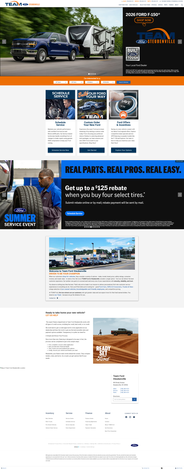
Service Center (70, 418)
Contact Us (80, 443)
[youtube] (134, 417)
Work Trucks (49, 421)
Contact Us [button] (52, 298)
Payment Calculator (90, 428)
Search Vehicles (123, 82)
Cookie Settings (90, 446)
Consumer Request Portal (69, 443)
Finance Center (89, 418)
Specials (154, 5)
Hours (106, 418)
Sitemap (87, 443)
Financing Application (91, 421)
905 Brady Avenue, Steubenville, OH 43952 (172, 1)
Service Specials (70, 424)
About (176, 5)
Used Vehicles (133, 5)
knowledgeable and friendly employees (91, 289)
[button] (182, 5)
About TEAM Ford (109, 424)
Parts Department (70, 428)
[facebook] (126, 417)
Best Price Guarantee (110, 431)
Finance (171, 5)
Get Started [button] (92, 150)
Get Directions (109, 428)
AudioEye (83, 446)
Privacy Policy (115, 443)
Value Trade (88, 424)
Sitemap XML (93, 443)
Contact (107, 421)
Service (160, 5)
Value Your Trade (145, 5)
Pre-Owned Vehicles (51, 424)
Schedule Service (70, 421)
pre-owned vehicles (69, 289)
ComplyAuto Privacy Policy (55, 443)
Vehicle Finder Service (51, 428)
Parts (165, 5)
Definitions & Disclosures (104, 443)
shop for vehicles (69, 276)
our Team (58, 295)
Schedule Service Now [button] (60, 150)
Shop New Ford (123, 5)
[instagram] (130, 417)
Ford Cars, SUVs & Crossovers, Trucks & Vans (116, 287)
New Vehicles (49, 418)
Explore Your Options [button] (124, 150)
